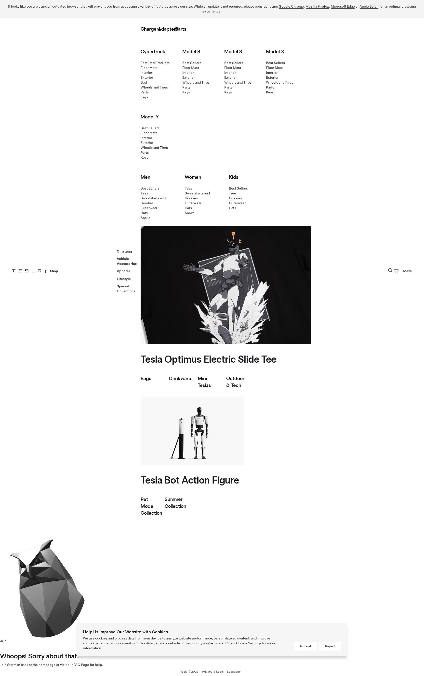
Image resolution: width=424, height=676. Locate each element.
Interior (146, 73)
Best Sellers (191, 63)
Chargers (151, 29)
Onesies (235, 198)
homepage (47, 665)
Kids (233, 177)
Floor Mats (149, 68)
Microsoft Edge (343, 6)
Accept (305, 646)
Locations (233, 671)
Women (193, 177)
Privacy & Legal (213, 671)
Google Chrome (291, 6)
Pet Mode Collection (151, 506)
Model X (275, 51)
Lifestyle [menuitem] (124, 279)
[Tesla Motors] (26, 271)
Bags (146, 378)
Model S (191, 51)
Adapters (168, 29)
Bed (144, 82)
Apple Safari (369, 6)
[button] (390, 270)
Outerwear (149, 208)
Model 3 (233, 51)
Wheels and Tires (154, 87)
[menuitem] (396, 271)
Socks (145, 218)
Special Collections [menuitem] (126, 288)
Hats (144, 213)
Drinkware (180, 378)
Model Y (150, 117)
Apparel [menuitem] (123, 271)
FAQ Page (81, 665)
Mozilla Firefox (317, 6)
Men (145, 177)
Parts (180, 29)
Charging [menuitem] (124, 251)
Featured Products (155, 63)
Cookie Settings (248, 643)
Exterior (147, 77)
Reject (330, 646)
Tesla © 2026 (189, 671)
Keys (144, 97)
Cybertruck (153, 51)
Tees (144, 193)
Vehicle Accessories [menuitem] (127, 261)
